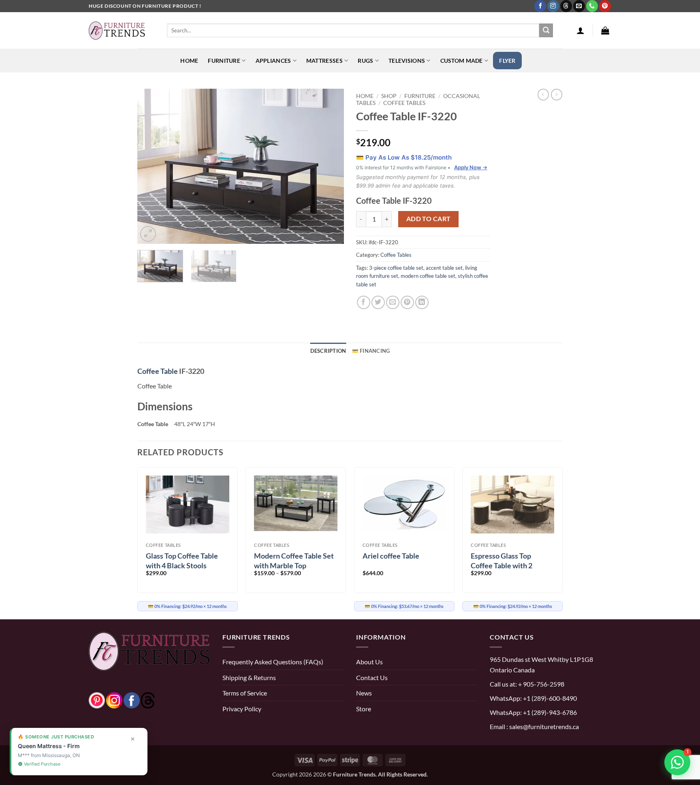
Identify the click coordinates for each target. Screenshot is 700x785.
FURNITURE (419, 95)
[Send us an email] (579, 6)
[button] (580, 30)
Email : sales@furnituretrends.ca (534, 726)
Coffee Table (157, 371)
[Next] (329, 166)
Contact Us (372, 677)
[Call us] (592, 6)
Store (363, 708)
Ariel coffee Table (391, 555)
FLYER (507, 60)
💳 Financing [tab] (371, 351)
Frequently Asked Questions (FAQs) (272, 662)
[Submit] (546, 30)
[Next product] (543, 94)
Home (189, 60)
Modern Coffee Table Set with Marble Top (294, 560)
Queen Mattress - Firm (49, 745)
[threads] (140, 699)
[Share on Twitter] (378, 302)
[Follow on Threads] (566, 6)
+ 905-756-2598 (540, 684)
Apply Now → (470, 167)
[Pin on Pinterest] (407, 302)
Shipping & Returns (249, 677)
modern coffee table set (428, 276)
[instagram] (114, 699)
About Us (369, 662)
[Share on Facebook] (363, 302)
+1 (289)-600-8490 (549, 698)
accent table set (444, 268)
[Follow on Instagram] (553, 6)
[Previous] (151, 166)
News (364, 693)
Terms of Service (244, 693)
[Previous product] (556, 94)
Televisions (406, 60)
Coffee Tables (404, 102)
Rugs (365, 60)
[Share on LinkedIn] (422, 302)
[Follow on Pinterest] (605, 6)
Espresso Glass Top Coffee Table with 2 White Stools (501, 565)
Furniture (224, 60)
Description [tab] (328, 351)
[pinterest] (97, 699)
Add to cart (428, 218)
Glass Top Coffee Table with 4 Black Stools (182, 560)
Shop (389, 95)
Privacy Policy (241, 708)
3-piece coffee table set (396, 268)
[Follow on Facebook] (540, 6)
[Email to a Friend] (392, 302)
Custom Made (461, 60)
